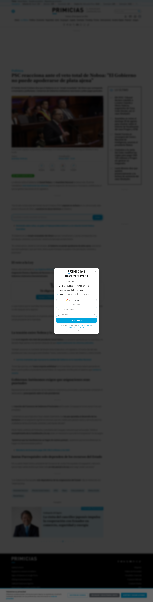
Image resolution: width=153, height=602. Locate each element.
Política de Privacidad (84, 325)
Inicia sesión (83, 331)
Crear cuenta (76, 320)
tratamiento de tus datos (76, 327)
